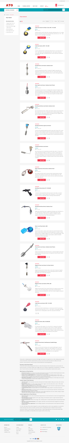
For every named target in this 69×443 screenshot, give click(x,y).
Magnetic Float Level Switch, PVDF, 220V (43, 283)
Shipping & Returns (7, 428)
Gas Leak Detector (10, 29)
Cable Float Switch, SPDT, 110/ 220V (42, 45)
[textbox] (52, 10)
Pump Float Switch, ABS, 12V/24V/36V (42, 321)
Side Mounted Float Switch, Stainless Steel (43, 206)
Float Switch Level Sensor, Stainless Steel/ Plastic (45, 247)
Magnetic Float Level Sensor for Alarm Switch (44, 265)
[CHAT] (46, 6)
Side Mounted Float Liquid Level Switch (43, 125)
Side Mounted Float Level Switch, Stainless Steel (45, 106)
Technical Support (26, 6)
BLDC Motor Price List (10, 30)
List (21, 21)
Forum (17, 433)
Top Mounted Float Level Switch (41, 146)
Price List (29, 433)
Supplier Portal (30, 430)
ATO (4, 15)
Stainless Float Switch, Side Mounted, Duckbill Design (46, 342)
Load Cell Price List (10, 32)
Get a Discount (18, 428)
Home (19, 6)
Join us (17, 432)
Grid (20, 21)
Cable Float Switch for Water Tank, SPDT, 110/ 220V (45, 27)
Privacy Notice (6, 430)
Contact (42, 6)
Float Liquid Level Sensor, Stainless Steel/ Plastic (45, 85)
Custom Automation (31, 432)
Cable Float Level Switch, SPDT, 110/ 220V (43, 303)
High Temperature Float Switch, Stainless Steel (44, 168)
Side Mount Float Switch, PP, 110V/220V (43, 188)
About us (5, 427)
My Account (63, 1)
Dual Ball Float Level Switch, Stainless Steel (44, 65)
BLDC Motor (30, 428)
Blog (29, 427)
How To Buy (35, 6)
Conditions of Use (7, 432)
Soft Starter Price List (10, 24)
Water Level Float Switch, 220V (41, 226)
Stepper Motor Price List (11, 23)
